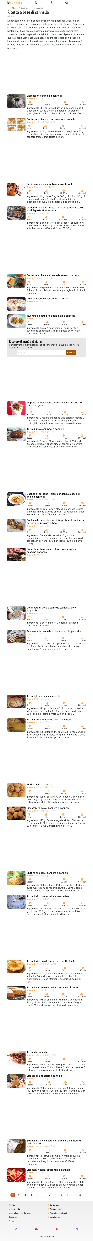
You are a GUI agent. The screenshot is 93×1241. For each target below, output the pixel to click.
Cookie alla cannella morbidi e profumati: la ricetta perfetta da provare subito (55, 521)
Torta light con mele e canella (43, 696)
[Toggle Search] (67, 3)
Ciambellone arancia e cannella (44, 95)
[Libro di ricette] (36, 3)
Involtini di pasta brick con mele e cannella (51, 315)
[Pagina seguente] (74, 1194)
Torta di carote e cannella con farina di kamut (53, 987)
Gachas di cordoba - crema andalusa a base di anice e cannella (53, 495)
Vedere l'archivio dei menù (20, 1213)
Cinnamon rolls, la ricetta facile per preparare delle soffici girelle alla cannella (55, 209)
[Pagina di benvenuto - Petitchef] (8, 8)
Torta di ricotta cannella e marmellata (48, 896)
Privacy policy (56, 1209)
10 (68, 1195)
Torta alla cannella (37, 1052)
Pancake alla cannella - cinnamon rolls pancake (54, 631)
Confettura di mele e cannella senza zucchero (53, 275)
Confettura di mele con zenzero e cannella (51, 119)
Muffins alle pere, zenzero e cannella (48, 872)
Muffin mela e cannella (39, 784)
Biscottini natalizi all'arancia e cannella (49, 1169)
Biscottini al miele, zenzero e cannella (48, 808)
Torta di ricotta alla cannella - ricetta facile (51, 961)
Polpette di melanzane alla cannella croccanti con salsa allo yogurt (55, 404)
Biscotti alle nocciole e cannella (44, 1075)
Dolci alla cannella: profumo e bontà (47, 298)
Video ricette (14, 1209)
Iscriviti (71, 352)
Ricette (12, 1205)
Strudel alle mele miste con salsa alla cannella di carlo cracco (54, 1142)
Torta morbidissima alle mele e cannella (49, 719)
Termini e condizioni (58, 1213)
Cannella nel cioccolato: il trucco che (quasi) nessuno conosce (52, 550)
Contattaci (54, 1205)
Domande (13, 1217)
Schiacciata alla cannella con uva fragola (50, 184)
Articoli (12, 1221)
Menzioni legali (56, 1217)
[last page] (80, 1194)
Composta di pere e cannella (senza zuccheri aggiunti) (52, 609)
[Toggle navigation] (83, 2)
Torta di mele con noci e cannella (45, 429)
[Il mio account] (51, 3)
